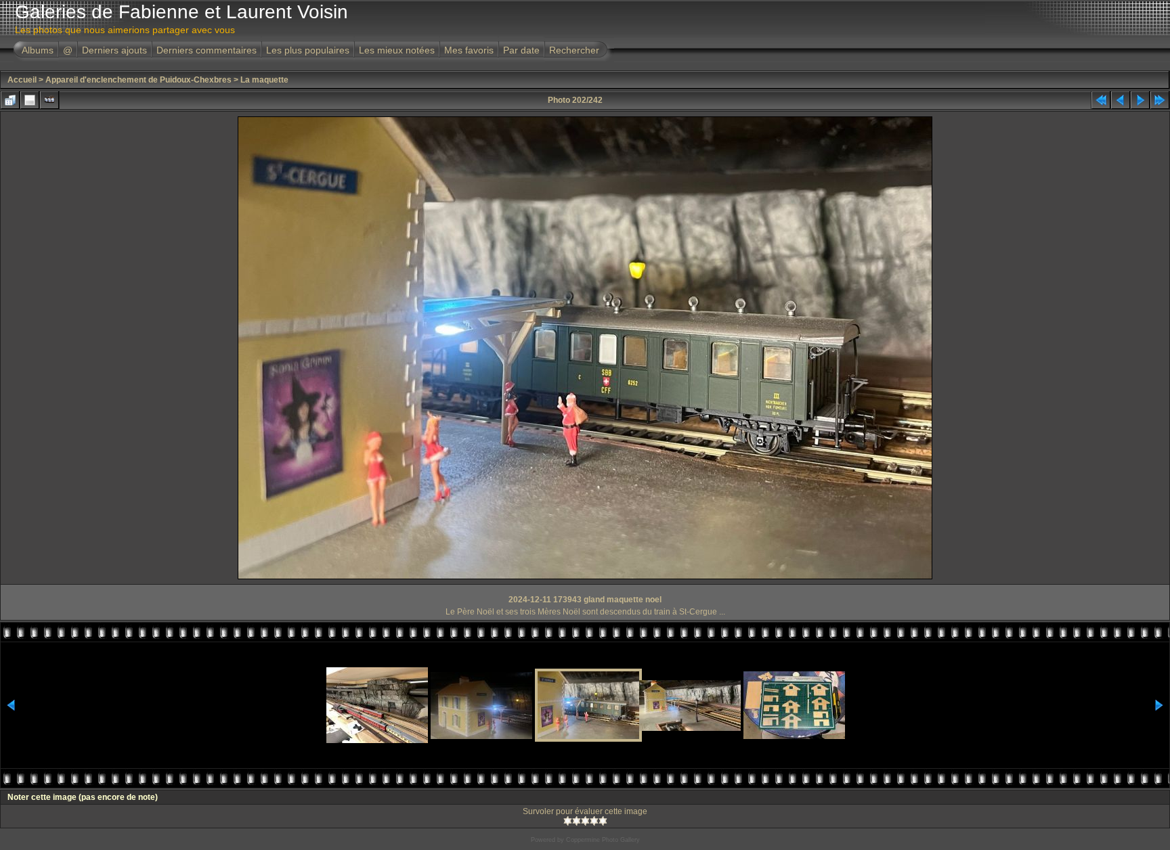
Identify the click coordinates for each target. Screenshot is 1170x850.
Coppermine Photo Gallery (603, 839)
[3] (585, 821)
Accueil (22, 80)
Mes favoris (469, 50)
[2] (576, 821)
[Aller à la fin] (1159, 100)
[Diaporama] (49, 100)
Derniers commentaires (206, 50)
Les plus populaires (307, 50)
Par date (521, 50)
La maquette (264, 80)
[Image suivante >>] (1140, 100)
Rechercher (574, 50)
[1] (567, 821)
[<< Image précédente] (1120, 100)
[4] (594, 821)
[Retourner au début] (1100, 100)
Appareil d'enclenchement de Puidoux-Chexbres (138, 80)
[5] (603, 821)
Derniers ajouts (114, 50)
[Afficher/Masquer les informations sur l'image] (29, 100)
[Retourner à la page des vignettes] (10, 100)
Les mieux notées (397, 50)
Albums (37, 50)
